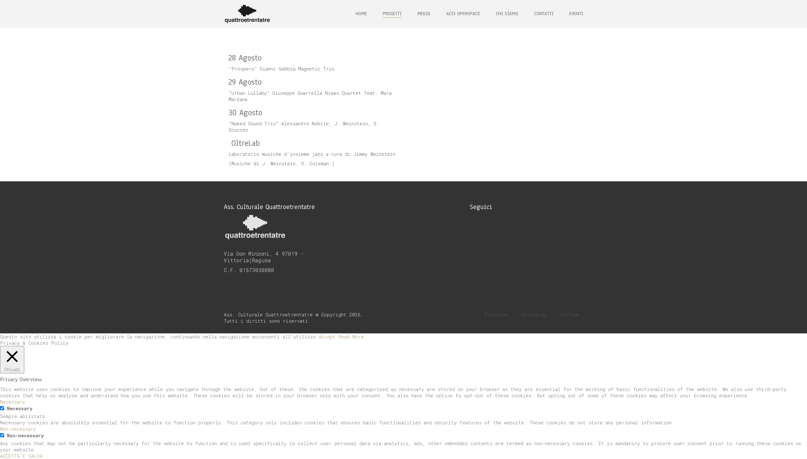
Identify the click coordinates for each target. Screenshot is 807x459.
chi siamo (507, 13)
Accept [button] (327, 336)
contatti (544, 13)
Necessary (19, 408)
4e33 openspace (463, 13)
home (361, 13)
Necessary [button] (12, 402)
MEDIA (423, 13)
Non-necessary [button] (18, 429)
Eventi (576, 13)
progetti (392, 13)
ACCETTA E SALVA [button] (21, 456)
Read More (351, 336)
